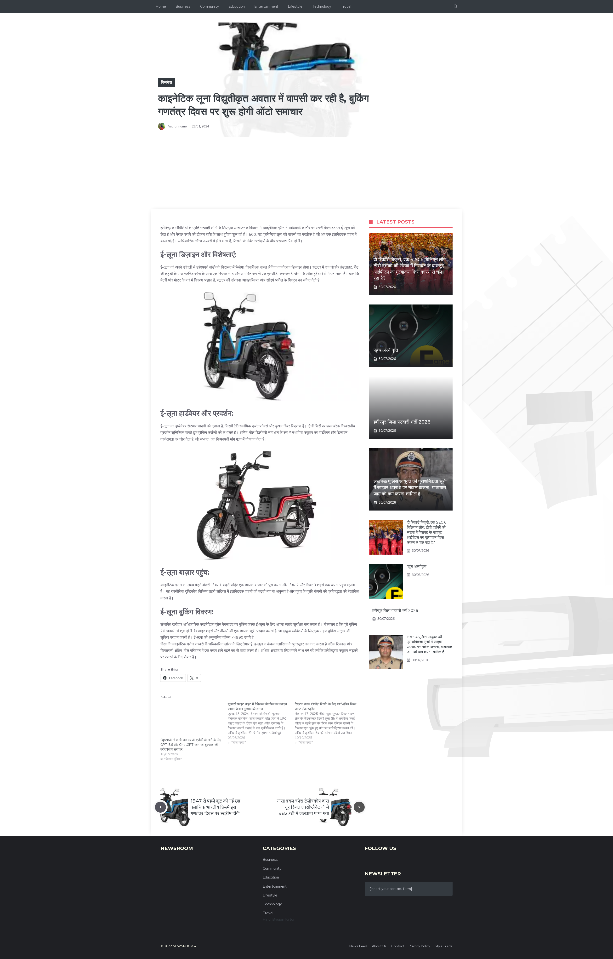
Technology (321, 6)
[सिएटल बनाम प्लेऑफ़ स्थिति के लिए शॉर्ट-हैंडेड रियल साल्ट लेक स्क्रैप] (328, 723)
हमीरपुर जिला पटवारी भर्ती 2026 (402, 422)
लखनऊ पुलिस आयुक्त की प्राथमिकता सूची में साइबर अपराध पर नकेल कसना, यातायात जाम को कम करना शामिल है (410, 487)
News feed (358, 946)
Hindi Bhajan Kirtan (279, 919)
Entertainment (266, 6)
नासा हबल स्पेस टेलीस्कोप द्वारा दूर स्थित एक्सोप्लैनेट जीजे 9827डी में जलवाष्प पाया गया (303, 807)
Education (236, 6)
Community (209, 6)
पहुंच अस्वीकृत (386, 350)
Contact (397, 946)
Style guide (444, 946)
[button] (455, 6)
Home (161, 6)
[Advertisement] (306, 173)
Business (183, 6)
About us (379, 946)
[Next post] (359, 807)
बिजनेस (166, 82)
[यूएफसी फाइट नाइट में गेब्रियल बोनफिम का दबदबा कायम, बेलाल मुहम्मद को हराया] (261, 723)
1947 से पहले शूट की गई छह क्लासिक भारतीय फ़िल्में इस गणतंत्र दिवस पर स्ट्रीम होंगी (215, 807)
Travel (346, 6)
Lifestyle (295, 6)
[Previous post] (160, 807)
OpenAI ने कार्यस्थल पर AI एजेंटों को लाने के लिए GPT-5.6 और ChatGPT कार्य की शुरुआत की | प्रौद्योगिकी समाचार (190, 745)
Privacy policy (419, 946)
